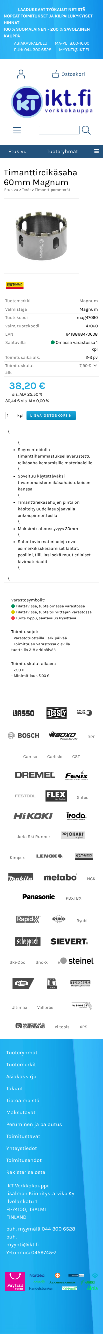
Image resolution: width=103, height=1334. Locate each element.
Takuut (14, 1088)
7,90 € (86, 365)
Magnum (89, 300)
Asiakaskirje (21, 1076)
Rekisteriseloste (25, 1172)
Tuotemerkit (21, 1064)
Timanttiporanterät (52, 189)
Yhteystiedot (21, 1148)
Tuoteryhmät (62, 151)
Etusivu (17, 151)
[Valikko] (96, 151)
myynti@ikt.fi (22, 1244)
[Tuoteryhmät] (17, 130)
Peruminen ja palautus (34, 1124)
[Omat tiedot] (21, 74)
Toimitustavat (23, 1136)
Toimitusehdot (24, 1160)
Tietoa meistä (23, 1100)
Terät (26, 189)
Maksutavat (21, 1112)
